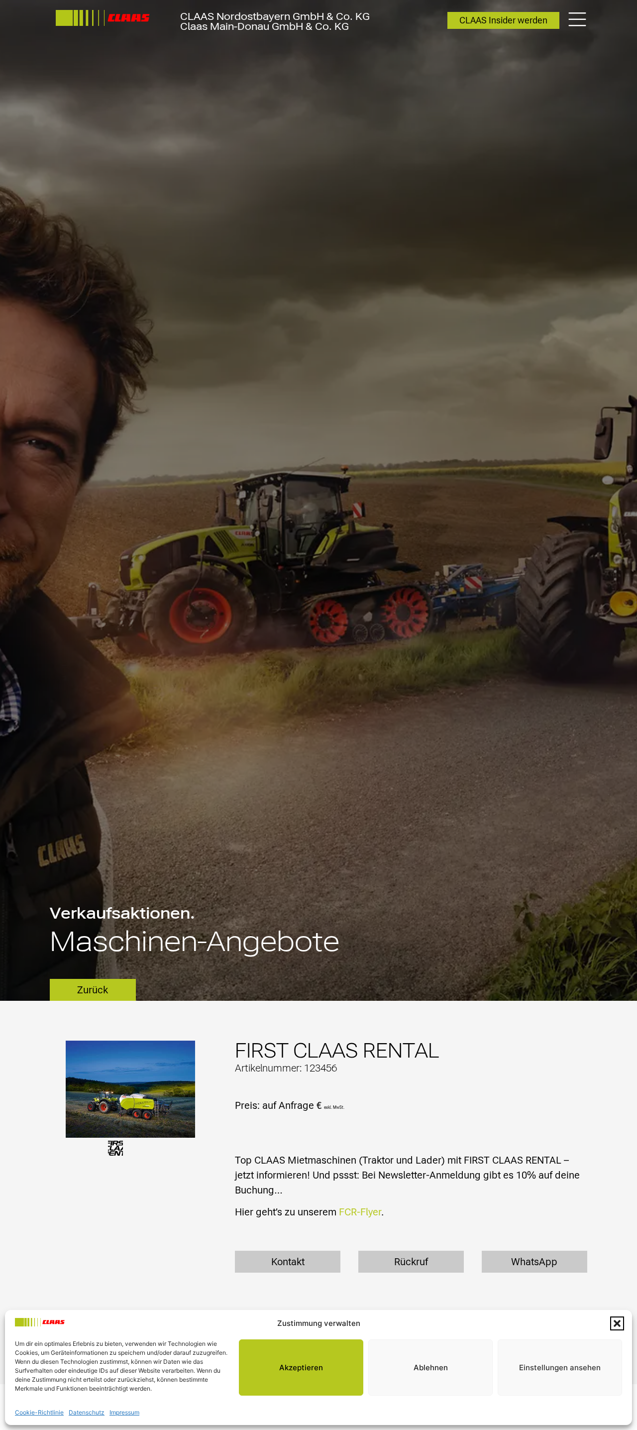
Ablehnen (431, 1367)
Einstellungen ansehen (560, 1367)
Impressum (124, 1412)
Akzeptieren (301, 1367)
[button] (617, 1323)
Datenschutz (87, 1412)
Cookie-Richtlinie (39, 1412)
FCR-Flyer (360, 1212)
